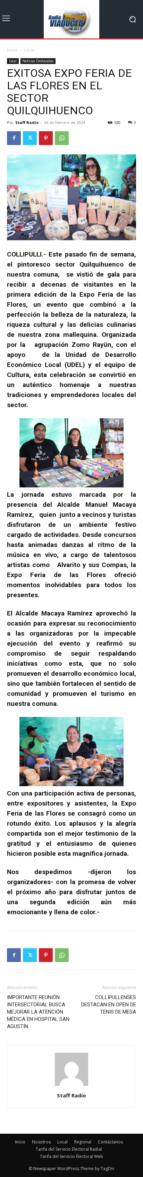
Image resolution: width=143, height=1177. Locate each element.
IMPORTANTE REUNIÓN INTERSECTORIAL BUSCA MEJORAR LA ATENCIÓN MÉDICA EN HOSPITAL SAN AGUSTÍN (38, 1012)
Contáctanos (110, 1142)
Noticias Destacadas (38, 61)
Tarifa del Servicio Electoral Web (71, 1156)
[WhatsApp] (62, 138)
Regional (82, 1142)
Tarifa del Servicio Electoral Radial (69, 1149)
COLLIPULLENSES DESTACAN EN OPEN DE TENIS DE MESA (108, 1004)
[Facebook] (14, 138)
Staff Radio (27, 122)
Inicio (12, 50)
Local (29, 50)
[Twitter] (30, 138)
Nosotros (41, 1142)
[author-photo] (71, 1086)
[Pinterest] (46, 138)
